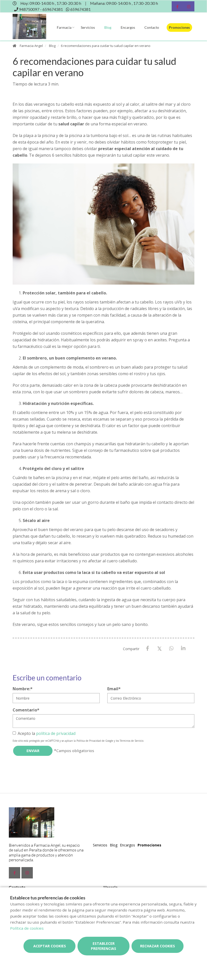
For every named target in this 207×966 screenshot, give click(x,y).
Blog (107, 27)
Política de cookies (27, 928)
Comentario (26, 710)
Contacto (151, 27)
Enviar (33, 750)
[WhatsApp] (171, 648)
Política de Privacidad (88, 740)
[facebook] (177, 7)
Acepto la (46, 733)
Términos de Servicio (131, 740)
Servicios (88, 27)
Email (114, 689)
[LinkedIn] (183, 648)
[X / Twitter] (159, 648)
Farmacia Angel (31, 45)
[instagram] (188, 7)
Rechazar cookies (157, 946)
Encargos (128, 27)
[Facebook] (147, 648)
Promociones (179, 27)
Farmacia (64, 27)
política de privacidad (55, 733)
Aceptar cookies (49, 946)
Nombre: (23, 689)
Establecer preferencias (103, 946)
